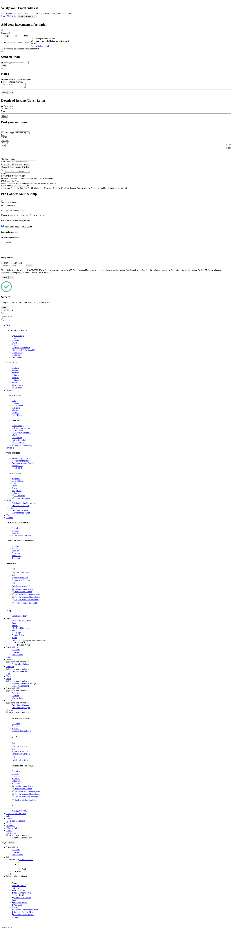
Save (11, 92)
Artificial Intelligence (21, 348)
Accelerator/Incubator (21, 461)
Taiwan (15, 382)
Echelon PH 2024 (19, 616)
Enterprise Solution (20, 440)
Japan (14, 488)
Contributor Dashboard (24, 914)
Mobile (15, 435)
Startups (9, 659)
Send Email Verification (27, 16)
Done (4, 307)
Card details (6, 242)
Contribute (10, 700)
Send (4, 65)
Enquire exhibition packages (26, 600)
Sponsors (16, 553)
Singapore (16, 368)
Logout (17, 917)
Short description (8, 159)
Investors (10, 666)
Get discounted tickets (23, 589)
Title (3, 145)
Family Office (18, 468)
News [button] (8, 325)
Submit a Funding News (24, 912)
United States (17, 405)
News (8, 657)
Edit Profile (16, 888)
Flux (14, 338)
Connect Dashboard (20, 505)
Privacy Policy (18, 635)
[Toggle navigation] (2, 310)
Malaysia (15, 370)
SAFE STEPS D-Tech (21, 621)
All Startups (19, 443)
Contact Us (16, 640)
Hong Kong (17, 415)
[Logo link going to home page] (9, 310)
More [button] (8, 618)
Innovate (15, 652)
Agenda (15, 530)
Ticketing (16, 558)
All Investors (19, 495)
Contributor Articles (20, 510)
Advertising (17, 437)
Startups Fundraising (23, 445)
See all (9, 874)
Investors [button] (10, 448)
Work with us (17, 654)
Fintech (15, 345)
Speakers (15, 533)
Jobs (14, 623)
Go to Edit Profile (8, 16)
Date (3, 135)
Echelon (15, 340)
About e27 (16, 633)
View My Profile (19, 885)
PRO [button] (8, 501)
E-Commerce (17, 430)
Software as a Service (21, 428)
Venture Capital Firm (21, 458)
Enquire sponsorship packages (27, 597)
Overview (16, 528)
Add (11, 167)
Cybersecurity (18, 335)
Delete (26, 167)
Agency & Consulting (21, 433)
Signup (11, 843)
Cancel (5, 167)
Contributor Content (20, 705)
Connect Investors (22, 498)
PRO (8, 678)
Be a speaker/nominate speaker (27, 594)
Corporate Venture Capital (23, 463)
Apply (30, 265)
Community (17, 357)
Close (4, 92)
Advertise (18, 388)
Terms (14, 637)
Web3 (14, 343)
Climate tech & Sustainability (24, 350)
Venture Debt (17, 465)
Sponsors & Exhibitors (21, 535)
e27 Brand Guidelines (21, 628)
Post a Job (18, 905)
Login (4, 843)
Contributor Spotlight (21, 513)
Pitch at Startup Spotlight (26, 603)
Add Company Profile (23, 893)
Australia (15, 413)
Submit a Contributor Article (26, 910)
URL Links (6, 161)
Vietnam (15, 377)
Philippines (16, 380)
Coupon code (11, 263)
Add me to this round (40, 46)
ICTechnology (18, 425)
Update (18, 167)
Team (14, 630)
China (14, 486)
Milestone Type (7, 132)
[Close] (2, 19)
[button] (9, 517)
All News (18, 385)
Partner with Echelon (23, 591)
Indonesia (16, 375)
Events (15, 625)
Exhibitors (16, 555)
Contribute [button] (10, 508)
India (14, 400)
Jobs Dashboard (21, 902)
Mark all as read (26, 859)
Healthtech (16, 355)
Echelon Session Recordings (24, 503)
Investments (17, 352)
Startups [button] (9, 390)
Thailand (15, 373)
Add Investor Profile (22, 897)
